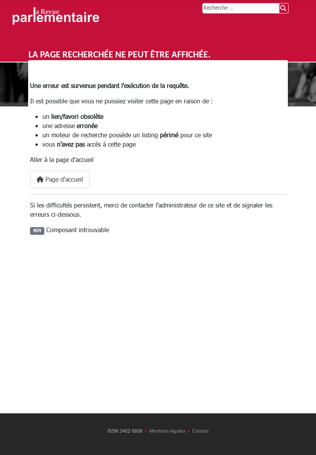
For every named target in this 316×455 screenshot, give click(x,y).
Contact (200, 431)
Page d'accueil (63, 179)
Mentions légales (167, 431)
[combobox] (240, 8)
